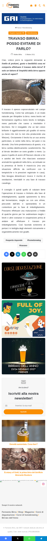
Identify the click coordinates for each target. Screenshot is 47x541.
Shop (20, 512)
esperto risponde (14, 240)
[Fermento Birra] (13, 5)
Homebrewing (27, 28)
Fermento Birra (9, 512)
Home (19, 28)
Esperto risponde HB (17, 33)
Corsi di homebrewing (27, 515)
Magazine (29, 512)
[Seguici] (43, 484)
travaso (23, 245)
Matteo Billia (18, 54)
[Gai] (23, 18)
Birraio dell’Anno (10, 518)
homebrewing (34, 240)
